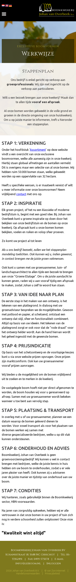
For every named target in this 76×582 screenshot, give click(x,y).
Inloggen (53, 563)
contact (21, 194)
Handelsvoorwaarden (28, 573)
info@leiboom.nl (28, 563)
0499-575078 (41, 559)
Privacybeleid (52, 573)
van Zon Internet (56, 570)
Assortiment (38, 149)
